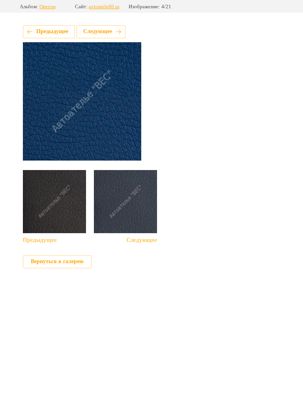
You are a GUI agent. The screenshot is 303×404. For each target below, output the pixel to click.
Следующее (97, 31)
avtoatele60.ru (104, 6)
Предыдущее (52, 31)
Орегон (47, 6)
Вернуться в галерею (57, 261)
